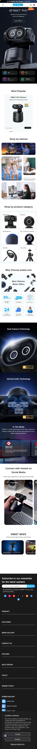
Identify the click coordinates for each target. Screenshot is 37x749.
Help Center (7, 665)
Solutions (6, 622)
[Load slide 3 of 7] (18, 68)
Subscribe (31, 586)
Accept (17, 734)
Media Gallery (8, 633)
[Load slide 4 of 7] (22, 68)
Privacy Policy (16, 729)
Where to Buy (8, 686)
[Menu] (3, 5)
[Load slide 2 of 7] (13, 68)
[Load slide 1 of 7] (8, 68)
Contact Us (7, 643)
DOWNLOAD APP (8, 696)
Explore (5, 654)
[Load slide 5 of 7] (26, 68)
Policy (5, 675)
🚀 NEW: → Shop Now (18, 1)
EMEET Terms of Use (26, 589)
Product (6, 611)
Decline (17, 739)
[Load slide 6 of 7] (29, 68)
